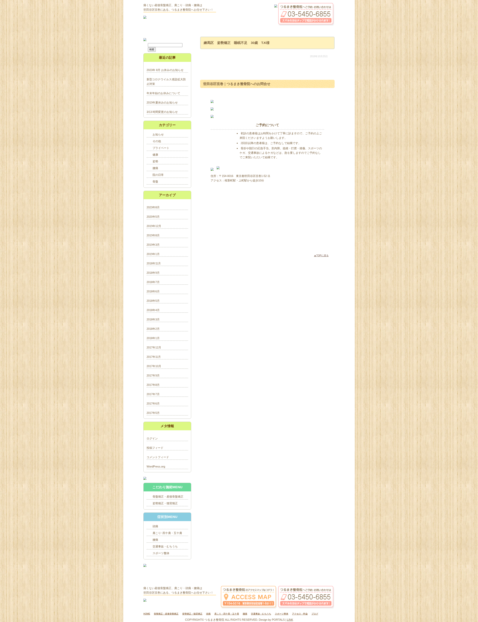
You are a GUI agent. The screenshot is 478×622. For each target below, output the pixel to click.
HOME (146, 613)
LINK (290, 619)
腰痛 (155, 168)
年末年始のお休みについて (163, 93)
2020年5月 (153, 216)
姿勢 (155, 161)
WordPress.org (156, 466)
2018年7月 (153, 282)
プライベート (161, 147)
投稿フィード (155, 447)
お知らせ (158, 134)
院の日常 (158, 174)
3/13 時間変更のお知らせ (162, 111)
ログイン (152, 438)
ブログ (314, 613)
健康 (155, 154)
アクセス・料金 (300, 613)
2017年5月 (153, 412)
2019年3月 (153, 244)
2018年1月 (153, 338)
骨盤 (155, 181)
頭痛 (155, 526)
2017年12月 (154, 347)
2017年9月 (153, 375)
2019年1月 (153, 254)
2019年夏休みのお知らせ (162, 102)
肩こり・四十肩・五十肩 (226, 613)
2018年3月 (153, 319)
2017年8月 (153, 384)
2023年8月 (153, 207)
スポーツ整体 (161, 553)
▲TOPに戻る (321, 255)
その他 (157, 141)
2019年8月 (153, 235)
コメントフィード (158, 457)
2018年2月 (153, 328)
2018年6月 (153, 291)
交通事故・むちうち (165, 546)
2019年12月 (154, 226)
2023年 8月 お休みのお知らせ (165, 70)
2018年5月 (153, 300)
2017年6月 (153, 403)
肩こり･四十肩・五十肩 (167, 533)
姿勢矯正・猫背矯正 (165, 503)
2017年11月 (154, 356)
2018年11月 (154, 263)
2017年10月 (154, 366)
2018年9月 (153, 272)
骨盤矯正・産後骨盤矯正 (168, 496)
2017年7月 (153, 394)
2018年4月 (153, 310)
